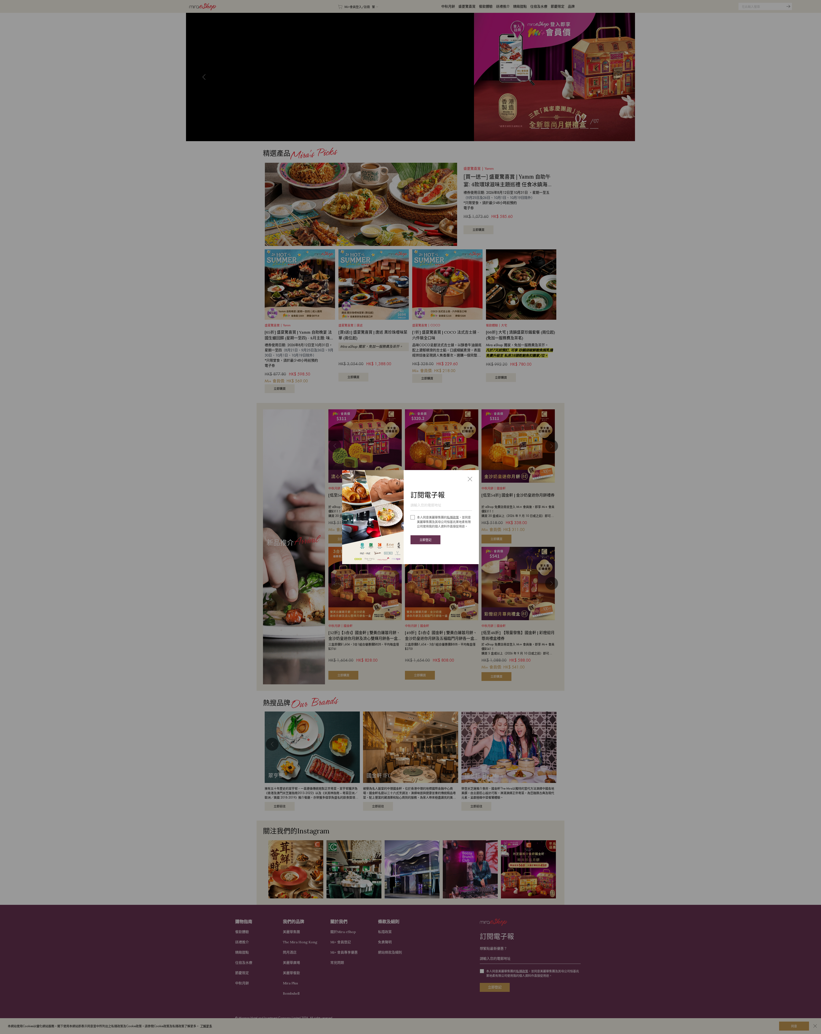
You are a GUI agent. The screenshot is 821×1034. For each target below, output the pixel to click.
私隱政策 (453, 517)
